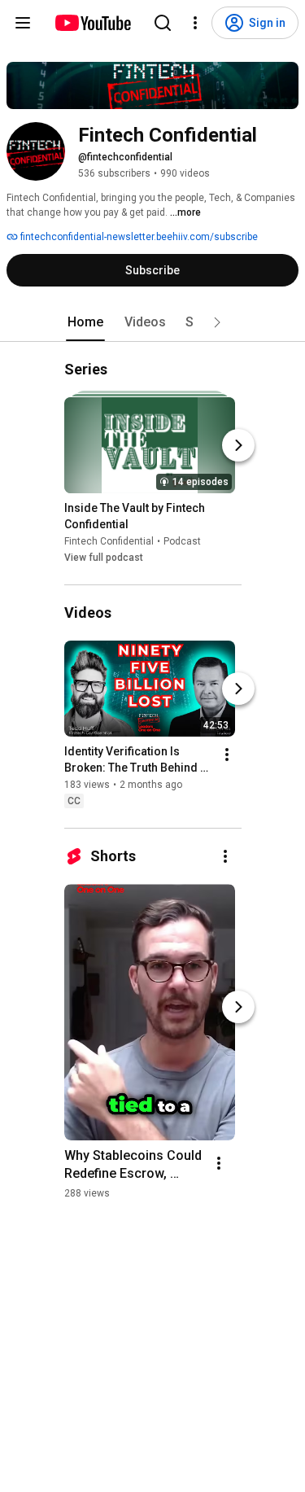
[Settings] (195, 23)
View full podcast (103, 557)
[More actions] (227, 754)
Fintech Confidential (109, 541)
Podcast (182, 541)
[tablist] (153, 322)
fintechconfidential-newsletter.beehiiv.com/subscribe (138, 237)
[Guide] (23, 23)
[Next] (238, 445)
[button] (217, 322)
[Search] (162, 23)
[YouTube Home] (92, 23)
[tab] (85, 322)
